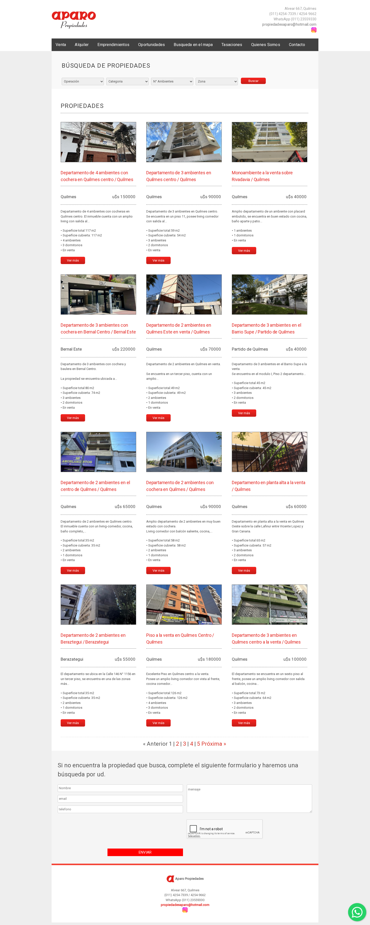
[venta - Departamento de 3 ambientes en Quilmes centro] (184, 142)
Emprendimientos (113, 44)
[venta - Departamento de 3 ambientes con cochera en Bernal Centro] (98, 294)
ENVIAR (145, 852)
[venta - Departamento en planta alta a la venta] (269, 452)
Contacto (297, 44)
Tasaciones (231, 44)
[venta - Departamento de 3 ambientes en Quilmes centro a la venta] (269, 604)
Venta (61, 44)
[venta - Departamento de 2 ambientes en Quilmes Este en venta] (184, 294)
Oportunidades (151, 44)
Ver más (73, 260)
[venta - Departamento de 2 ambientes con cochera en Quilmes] (184, 452)
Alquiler (82, 44)
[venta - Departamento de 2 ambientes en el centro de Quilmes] (98, 452)
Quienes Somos (265, 44)
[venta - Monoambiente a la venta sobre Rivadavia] (269, 142)
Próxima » (213, 744)
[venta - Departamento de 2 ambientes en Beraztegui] (98, 604)
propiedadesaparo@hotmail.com (289, 24)
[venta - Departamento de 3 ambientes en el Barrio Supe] (269, 294)
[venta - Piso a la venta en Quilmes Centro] (184, 604)
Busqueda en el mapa (193, 44)
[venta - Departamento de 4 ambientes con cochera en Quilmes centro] (98, 142)
